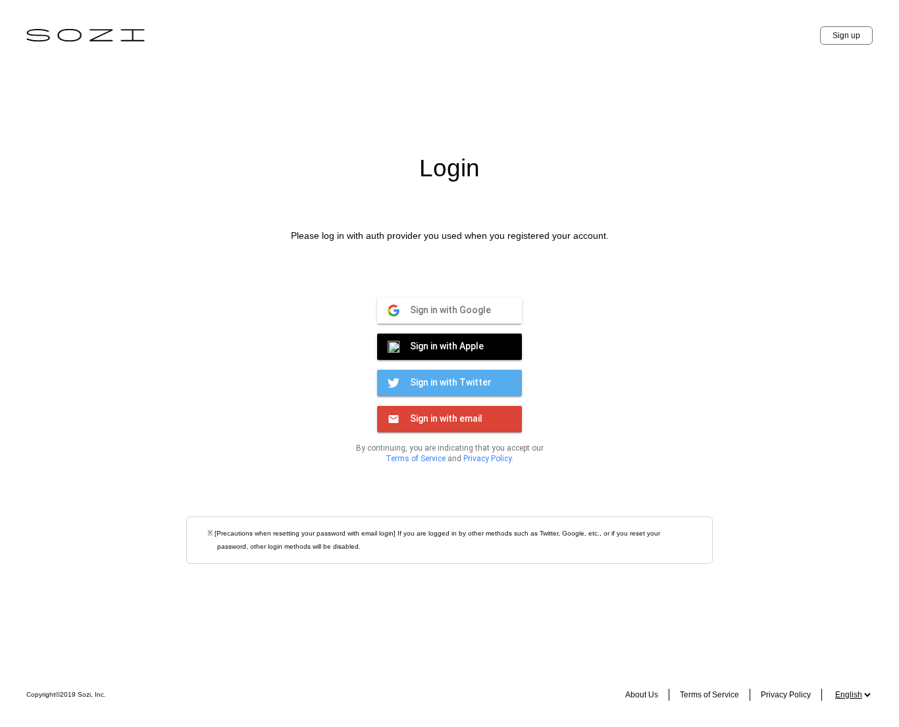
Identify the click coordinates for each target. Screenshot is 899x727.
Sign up (846, 35)
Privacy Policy (487, 458)
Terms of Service (416, 458)
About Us (641, 694)
